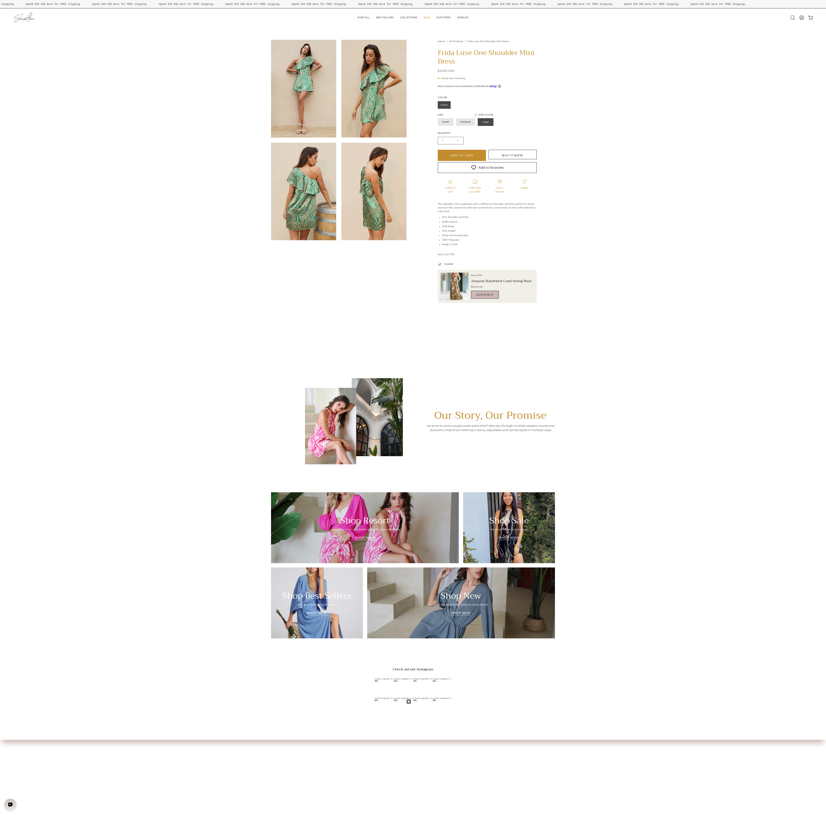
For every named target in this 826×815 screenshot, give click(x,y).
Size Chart (277, 751)
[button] (792, 17)
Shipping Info (279, 762)
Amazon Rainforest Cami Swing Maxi (501, 281)
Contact (335, 756)
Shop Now (365, 538)
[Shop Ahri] (25, 18)
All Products (456, 41)
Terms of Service (340, 767)
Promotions (279, 772)
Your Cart (277, 756)
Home (441, 41)
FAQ (332, 751)
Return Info (278, 767)
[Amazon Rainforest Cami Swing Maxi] (454, 286)
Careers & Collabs (341, 762)
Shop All (276, 746)
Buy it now (512, 155)
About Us (336, 746)
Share (448, 264)
